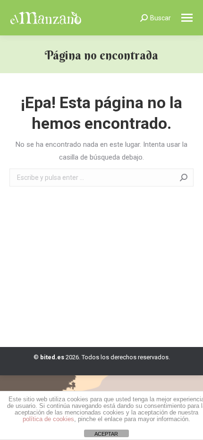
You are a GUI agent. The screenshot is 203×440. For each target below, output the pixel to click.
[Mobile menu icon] (187, 17)
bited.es (52, 357)
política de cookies (48, 419)
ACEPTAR (106, 434)
